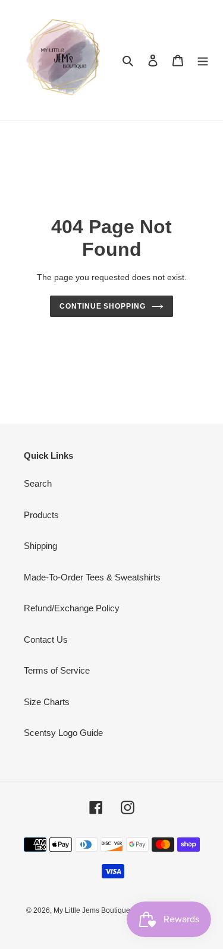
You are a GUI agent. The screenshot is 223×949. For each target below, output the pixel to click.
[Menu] (202, 60)
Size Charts (47, 702)
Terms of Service (57, 670)
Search (38, 483)
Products (41, 515)
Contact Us (46, 639)
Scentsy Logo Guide (63, 733)
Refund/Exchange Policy (72, 608)
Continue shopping (102, 306)
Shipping (40, 546)
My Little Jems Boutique (93, 910)
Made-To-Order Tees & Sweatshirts (92, 577)
